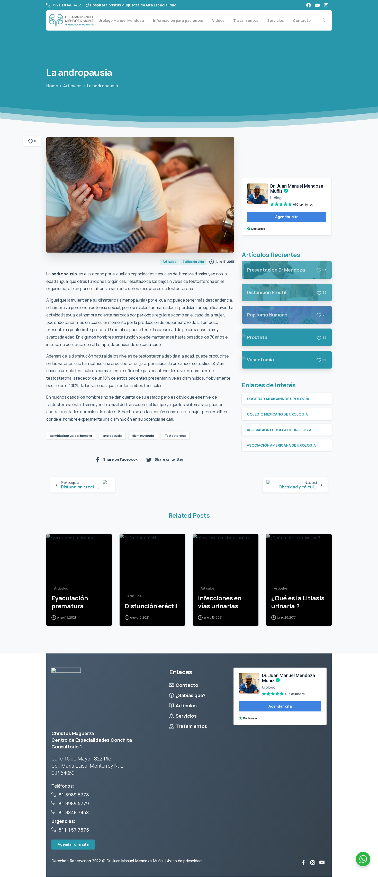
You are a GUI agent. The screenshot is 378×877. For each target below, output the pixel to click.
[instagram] (326, 5)
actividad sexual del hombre (71, 435)
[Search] (323, 20)
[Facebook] (308, 5)
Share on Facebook (120, 459)
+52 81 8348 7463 (67, 5)
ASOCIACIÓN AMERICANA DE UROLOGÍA (281, 444)
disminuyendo (143, 435)
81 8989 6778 (74, 795)
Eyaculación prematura (69, 602)
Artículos (72, 86)
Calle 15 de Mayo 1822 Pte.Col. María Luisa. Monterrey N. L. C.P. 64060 (87, 766)
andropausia (112, 435)
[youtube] (317, 5)
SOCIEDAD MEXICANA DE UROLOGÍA (278, 398)
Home (52, 86)
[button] (73, 845)
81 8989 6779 (74, 803)
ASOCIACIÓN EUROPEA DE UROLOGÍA (279, 429)
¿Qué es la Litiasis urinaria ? (297, 602)
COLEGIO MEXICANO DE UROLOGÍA (277, 414)
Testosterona (175, 435)
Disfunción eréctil (151, 606)
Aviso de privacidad (184, 861)
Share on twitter (169, 459)
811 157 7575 (73, 830)
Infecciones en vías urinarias (219, 602)
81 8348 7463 (74, 812)
